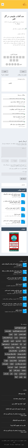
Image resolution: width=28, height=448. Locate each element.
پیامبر (21, 377)
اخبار (13, 197)
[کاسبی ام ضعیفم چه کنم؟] (14, 114)
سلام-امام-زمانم (13, 350)
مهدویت (6, 311)
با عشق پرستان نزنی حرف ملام (17, 124)
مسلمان (24, 370)
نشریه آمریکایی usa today (19, 398)
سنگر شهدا (11, 215)
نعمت (20, 297)
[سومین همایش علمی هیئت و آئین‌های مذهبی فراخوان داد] (23, 195)
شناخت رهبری (13, 360)
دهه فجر (24, 347)
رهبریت (12, 204)
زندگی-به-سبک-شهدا (9, 347)
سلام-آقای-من (22, 350)
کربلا (16, 377)
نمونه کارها (17, 444)
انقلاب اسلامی (22, 334)
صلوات (11, 363)
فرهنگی (18, 23)
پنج (25, 377)
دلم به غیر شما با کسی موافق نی (17, 109)
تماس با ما (6, 444)
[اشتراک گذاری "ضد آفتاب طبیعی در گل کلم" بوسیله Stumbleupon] (17, 60)
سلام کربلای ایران (21, 357)
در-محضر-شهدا (5, 344)
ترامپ (16, 337)
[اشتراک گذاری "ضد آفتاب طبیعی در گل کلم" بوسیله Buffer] (4, 57)
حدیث (15, 311)
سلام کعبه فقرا (11, 357)
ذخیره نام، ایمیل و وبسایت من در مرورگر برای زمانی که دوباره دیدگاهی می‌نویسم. (15, 165)
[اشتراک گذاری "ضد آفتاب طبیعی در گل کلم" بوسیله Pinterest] (10, 57)
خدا (21, 344)
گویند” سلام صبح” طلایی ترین (18, 403)
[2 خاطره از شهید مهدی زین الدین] (23, 209)
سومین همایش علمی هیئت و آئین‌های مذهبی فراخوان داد (12, 195)
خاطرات (12, 223)
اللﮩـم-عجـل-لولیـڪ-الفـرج (19, 331)
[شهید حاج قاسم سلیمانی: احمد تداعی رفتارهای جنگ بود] (23, 222)
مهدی (16, 373)
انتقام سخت (8, 331)
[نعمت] (25, 298)
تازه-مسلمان (23, 337)
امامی (13, 22)
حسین (12, 341)
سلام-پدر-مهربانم (22, 354)
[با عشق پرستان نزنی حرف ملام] (14, 121)
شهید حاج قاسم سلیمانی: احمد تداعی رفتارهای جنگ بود (11, 221)
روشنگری (11, 298)
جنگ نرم (13, 209)
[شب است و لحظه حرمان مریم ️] (14, 99)
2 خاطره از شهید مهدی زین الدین (12, 208)
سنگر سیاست (9, 209)
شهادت (6, 360)
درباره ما (12, 444)
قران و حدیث (10, 311)
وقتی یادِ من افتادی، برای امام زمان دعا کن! (12, 303)
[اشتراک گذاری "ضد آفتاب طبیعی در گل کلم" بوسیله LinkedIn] (7, 57)
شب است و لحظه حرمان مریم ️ (17, 101)
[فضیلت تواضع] (25, 311)
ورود (23, 444)
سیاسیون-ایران (22, 360)
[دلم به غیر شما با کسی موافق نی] (14, 106)
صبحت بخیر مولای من (21, 363)
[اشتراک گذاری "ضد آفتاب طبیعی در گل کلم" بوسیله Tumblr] (14, 57)
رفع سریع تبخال (21, 393)
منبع (11, 370)
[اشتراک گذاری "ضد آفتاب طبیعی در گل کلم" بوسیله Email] (14, 60)
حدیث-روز (18, 341)
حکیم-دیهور (6, 341)
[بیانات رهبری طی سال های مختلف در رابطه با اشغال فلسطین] (23, 202)
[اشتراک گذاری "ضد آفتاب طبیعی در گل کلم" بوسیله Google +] (17, 57)
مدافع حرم (7, 215)
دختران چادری (15, 344)
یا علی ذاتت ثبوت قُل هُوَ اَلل (19, 420)
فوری (16, 367)
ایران (15, 334)
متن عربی (10, 367)
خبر (25, 344)
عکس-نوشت (23, 367)
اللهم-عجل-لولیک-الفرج (20, 327)
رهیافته (18, 347)
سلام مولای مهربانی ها (10, 354)
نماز (11, 373)
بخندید (10, 334)
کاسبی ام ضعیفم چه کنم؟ (19, 116)
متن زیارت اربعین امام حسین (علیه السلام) (15, 408)
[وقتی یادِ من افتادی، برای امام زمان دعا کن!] (25, 305)
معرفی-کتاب (17, 370)
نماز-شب (6, 373)
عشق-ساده (5, 363)
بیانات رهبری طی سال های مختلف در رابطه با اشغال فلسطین (11, 202)
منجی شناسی (22, 373)
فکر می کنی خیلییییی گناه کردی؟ (17, 425)
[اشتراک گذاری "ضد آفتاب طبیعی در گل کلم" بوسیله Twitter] (20, 57)
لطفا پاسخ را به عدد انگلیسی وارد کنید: (18, 168)
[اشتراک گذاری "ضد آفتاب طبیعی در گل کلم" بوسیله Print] (10, 60)
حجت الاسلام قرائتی (7, 337)
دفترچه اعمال (17, 214)
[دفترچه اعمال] (23, 215)
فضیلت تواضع (19, 310)
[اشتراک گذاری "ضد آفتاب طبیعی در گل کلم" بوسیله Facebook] (23, 57)
